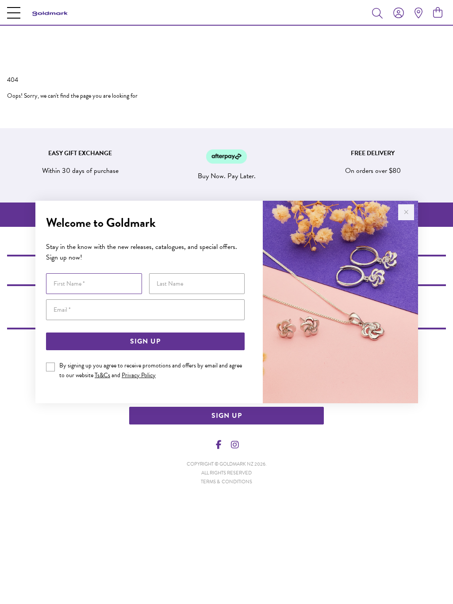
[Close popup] (406, 212)
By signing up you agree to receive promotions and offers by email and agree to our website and (150, 370)
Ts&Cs (102, 375)
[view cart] (437, 13)
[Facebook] (219, 445)
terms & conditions (226, 481)
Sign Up (145, 341)
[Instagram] (234, 445)
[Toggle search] (379, 13)
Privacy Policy (139, 375)
